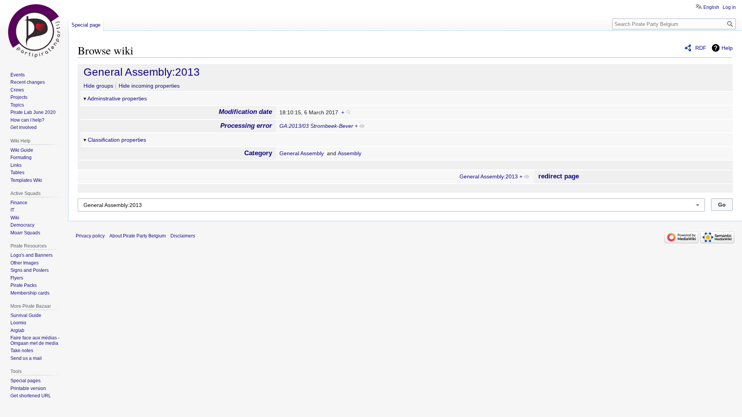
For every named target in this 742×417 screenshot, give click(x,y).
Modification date (245, 111)
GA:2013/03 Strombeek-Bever (316, 126)
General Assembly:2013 (141, 72)
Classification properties (117, 140)
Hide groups (98, 86)
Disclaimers (182, 236)
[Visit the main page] (34, 31)
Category (258, 153)
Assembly (349, 153)
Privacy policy (90, 236)
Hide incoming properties (149, 86)
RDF (700, 48)
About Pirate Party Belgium (137, 236)
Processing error (246, 125)
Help (727, 48)
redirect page (558, 176)
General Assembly (301, 153)
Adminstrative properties (117, 98)
